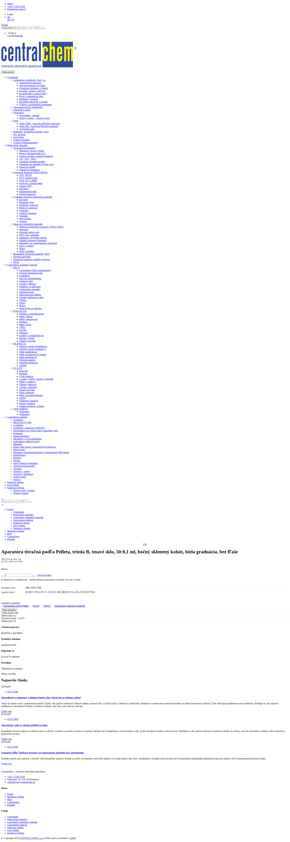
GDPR (72, 838)
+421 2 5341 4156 (16, 6)
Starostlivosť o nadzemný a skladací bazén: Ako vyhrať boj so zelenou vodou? (41, 697)
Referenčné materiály (17, 819)
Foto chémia (13, 830)
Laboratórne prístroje (17, 825)
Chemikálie (12, 816)
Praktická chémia (15, 827)
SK (8, 17)
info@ (10, 3)
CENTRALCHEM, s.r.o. (31, 838)
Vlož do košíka (44, 575)
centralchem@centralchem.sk (21, 782)
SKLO (47, 606)
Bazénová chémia (15, 531)
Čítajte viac (6, 711)
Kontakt (11, 539)
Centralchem (13, 536)
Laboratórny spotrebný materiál (70, 606)
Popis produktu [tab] (9, 610)
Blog (9, 533)
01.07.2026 (12, 691)
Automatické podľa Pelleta (16, 606)
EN (12, 19)
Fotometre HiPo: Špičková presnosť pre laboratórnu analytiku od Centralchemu (42, 752)
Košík (20, 36)
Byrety (36, 606)
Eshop (10, 509)
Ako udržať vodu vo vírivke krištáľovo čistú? (24, 725)
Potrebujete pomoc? (16, 9)
